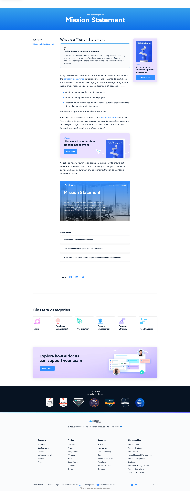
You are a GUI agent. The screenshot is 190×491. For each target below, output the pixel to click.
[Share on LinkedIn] (76, 278)
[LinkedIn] (132, 485)
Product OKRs (133, 444)
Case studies (73, 462)
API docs (71, 455)
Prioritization (133, 451)
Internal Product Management (140, 455)
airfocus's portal (45, 455)
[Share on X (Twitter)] (83, 278)
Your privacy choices (107, 485)
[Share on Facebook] (70, 278)
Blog (99, 455)
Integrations (73, 451)
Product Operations (136, 469)
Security (71, 458)
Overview (72, 444)
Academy (101, 444)
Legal (57, 485)
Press (40, 462)
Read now (70, 151)
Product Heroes (104, 465)
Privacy (49, 485)
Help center (102, 448)
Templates (102, 462)
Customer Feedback (136, 472)
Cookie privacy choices (70, 485)
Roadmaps (132, 462)
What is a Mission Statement (43, 44)
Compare (71, 465)
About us (41, 444)
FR (156, 485)
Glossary (101, 469)
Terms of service (38, 485)
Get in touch (43, 458)
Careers (41, 451)
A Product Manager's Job (138, 465)
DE (154, 485)
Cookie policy (89, 485)
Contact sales (43, 448)
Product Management (95, 15)
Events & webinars (105, 458)
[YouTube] (136, 485)
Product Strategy (135, 448)
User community (104, 451)
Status (70, 469)
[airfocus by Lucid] (95, 422)
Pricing (70, 448)
